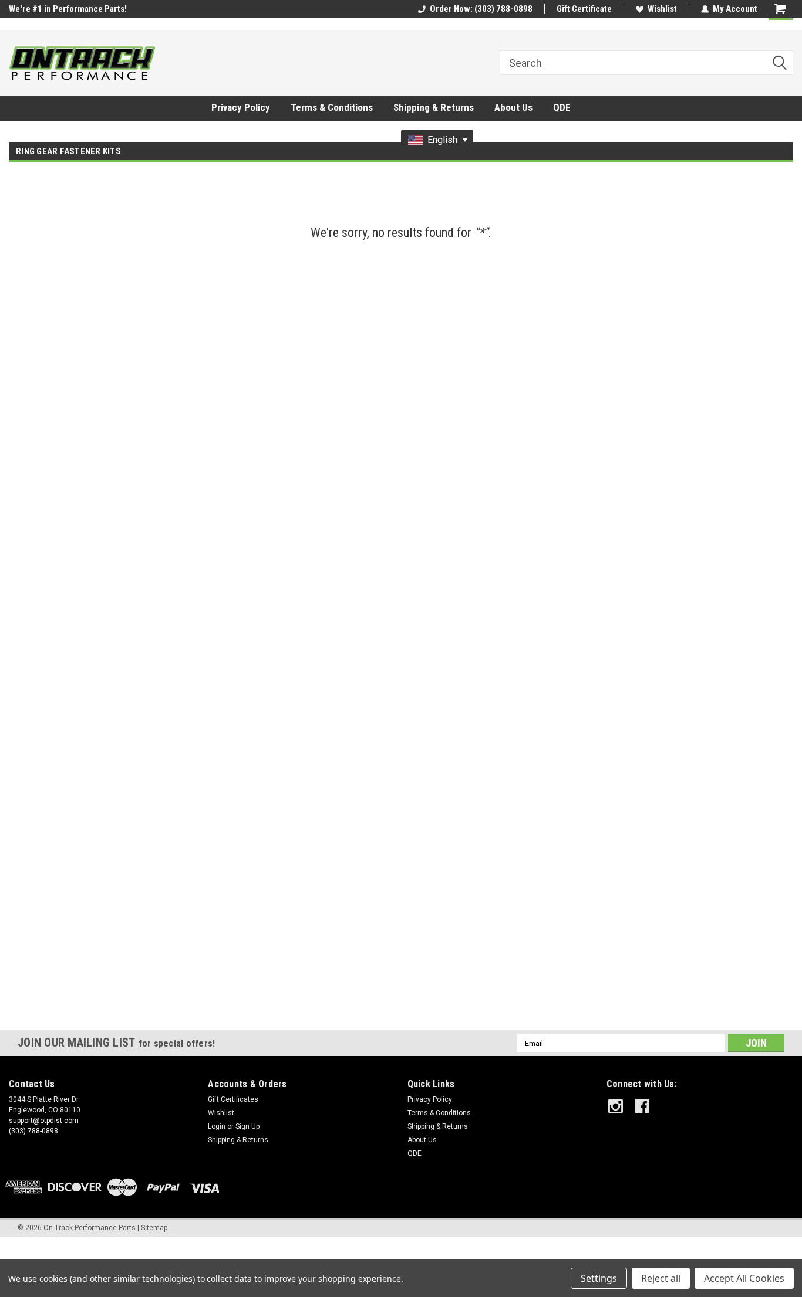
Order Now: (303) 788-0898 (481, 9)
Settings (599, 1278)
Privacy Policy (240, 107)
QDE (562, 107)
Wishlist (662, 9)
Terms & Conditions (332, 107)
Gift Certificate (584, 9)
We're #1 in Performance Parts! (68, 9)
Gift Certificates (233, 1099)
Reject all (660, 1278)
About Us (513, 107)
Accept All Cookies (744, 1278)
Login (216, 1126)
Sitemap (154, 1228)
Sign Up (247, 1126)
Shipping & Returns (433, 107)
